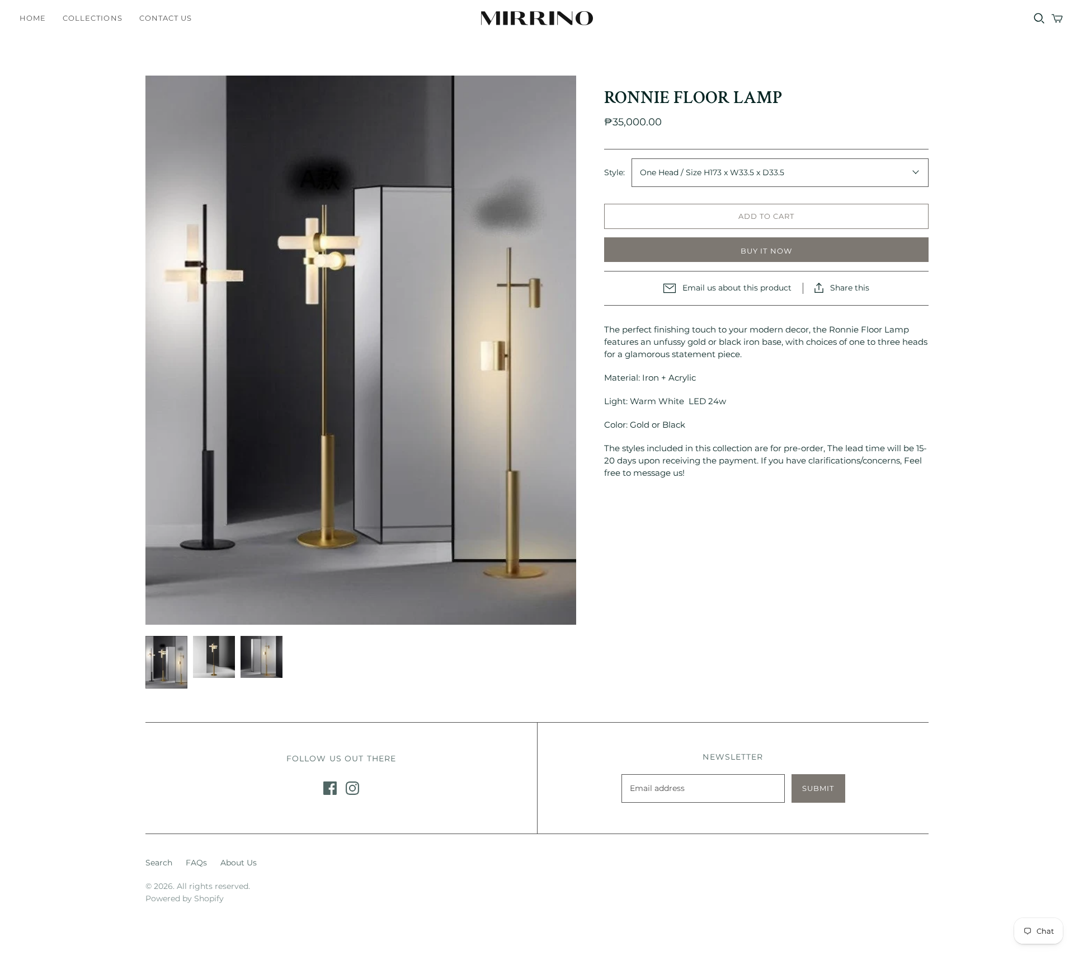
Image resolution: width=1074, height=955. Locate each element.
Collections (92, 17)
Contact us (165, 17)
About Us (238, 863)
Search (158, 863)
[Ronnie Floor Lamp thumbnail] (166, 662)
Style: (614, 172)
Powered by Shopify (184, 898)
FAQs (196, 863)
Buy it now (766, 250)
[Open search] (1039, 18)
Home (33, 17)
